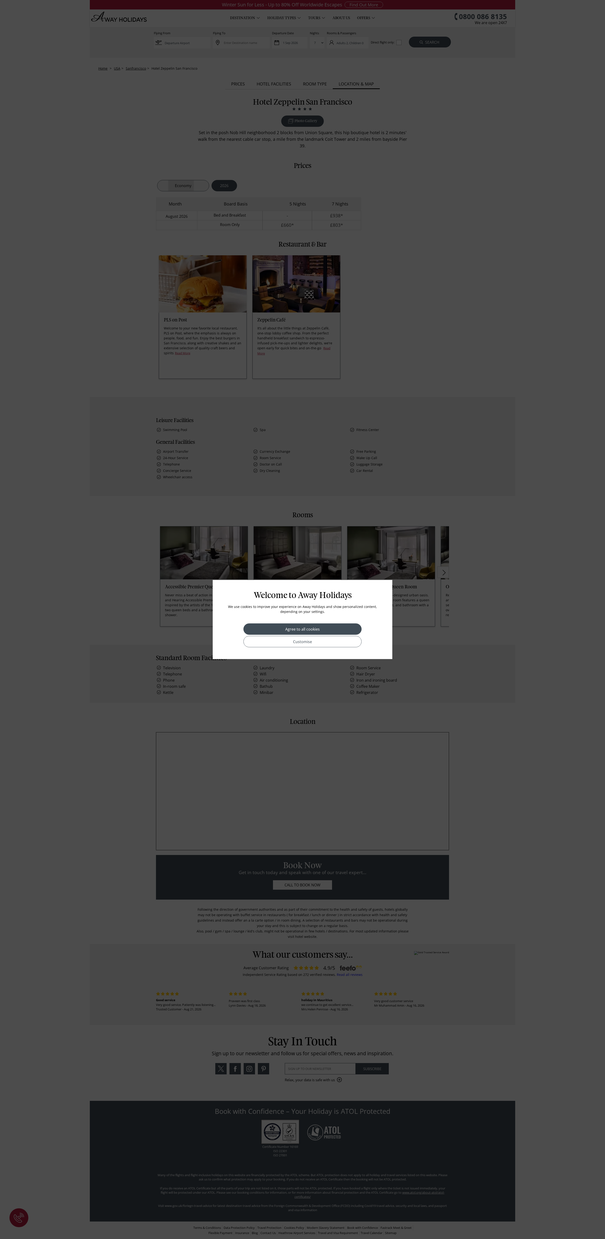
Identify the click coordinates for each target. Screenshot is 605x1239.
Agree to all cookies (302, 629)
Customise (302, 641)
